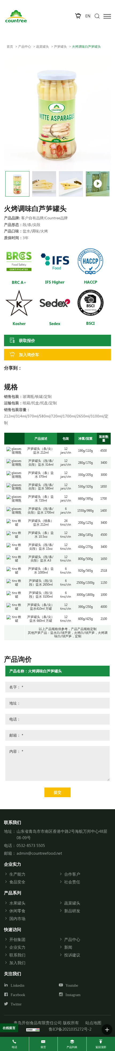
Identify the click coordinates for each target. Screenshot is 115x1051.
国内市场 (17, 918)
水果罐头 (17, 903)
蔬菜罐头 (42, 46)
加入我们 (17, 962)
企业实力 (17, 947)
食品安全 (17, 881)
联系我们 (17, 955)
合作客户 (72, 874)
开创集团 (17, 939)
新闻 (68, 947)
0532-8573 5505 (31, 845)
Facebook (18, 995)
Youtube (72, 985)
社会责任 (72, 881)
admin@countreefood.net (39, 853)
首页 (10, 46)
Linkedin (17, 985)
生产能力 (17, 874)
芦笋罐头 (60, 46)
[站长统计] (33, 1029)
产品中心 (24, 46)
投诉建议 (72, 955)
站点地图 (93, 1022)
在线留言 (9, 1028)
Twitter (16, 1004)
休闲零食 (17, 910)
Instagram (73, 995)
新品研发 (72, 910)
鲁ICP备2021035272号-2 (70, 1029)
